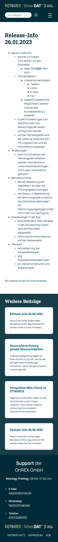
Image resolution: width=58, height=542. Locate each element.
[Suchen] (36, 15)
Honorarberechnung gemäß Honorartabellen (26, 347)
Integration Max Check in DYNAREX (28, 389)
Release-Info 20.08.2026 (26, 314)
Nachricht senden (19, 505)
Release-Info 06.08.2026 (26, 430)
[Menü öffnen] (50, 15)
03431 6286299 (18, 517)
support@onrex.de (20, 493)
